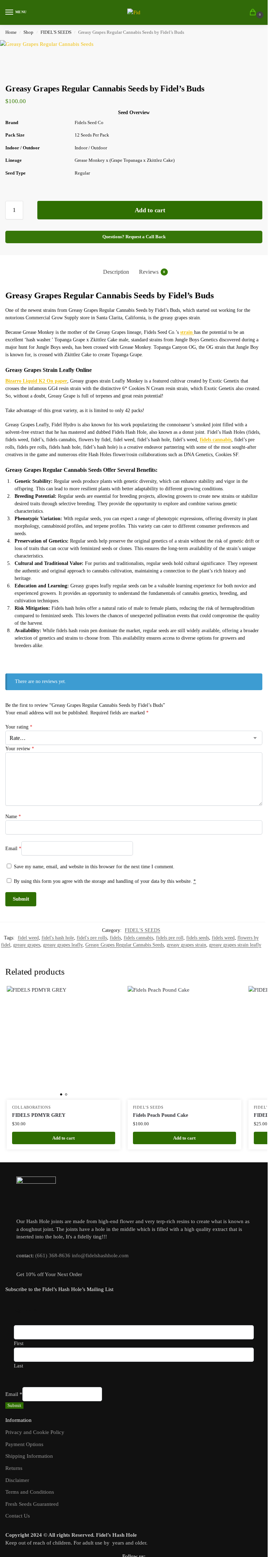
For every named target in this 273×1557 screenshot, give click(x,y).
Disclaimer (17, 1480)
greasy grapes (26, 945)
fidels (115, 937)
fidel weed (28, 937)
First (18, 1343)
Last (18, 1366)
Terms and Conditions (29, 1492)
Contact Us (17, 1516)
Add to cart (150, 210)
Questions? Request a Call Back (134, 236)
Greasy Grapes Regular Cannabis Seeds (124, 945)
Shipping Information (29, 1456)
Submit (14, 1405)
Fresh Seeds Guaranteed (32, 1504)
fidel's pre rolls (92, 937)
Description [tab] (116, 272)
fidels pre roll (169, 937)
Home (11, 32)
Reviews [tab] (152, 272)
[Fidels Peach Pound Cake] (184, 1043)
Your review (19, 748)
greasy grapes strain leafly (235, 945)
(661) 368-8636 (52, 1255)
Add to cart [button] (63, 1138)
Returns (13, 1468)
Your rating (18, 727)
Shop (28, 32)
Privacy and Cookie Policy (34, 1432)
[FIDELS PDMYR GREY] (64, 1043)
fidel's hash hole (58, 937)
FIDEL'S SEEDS (56, 32)
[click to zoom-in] (46, 53)
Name (13, 816)
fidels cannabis (138, 937)
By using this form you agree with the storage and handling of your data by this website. (105, 881)
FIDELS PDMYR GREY (38, 1115)
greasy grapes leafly (62, 945)
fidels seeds (197, 937)
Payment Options (24, 1444)
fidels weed (223, 937)
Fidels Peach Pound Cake (160, 1115)
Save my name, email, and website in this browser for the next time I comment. (94, 866)
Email (13, 848)
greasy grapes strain (186, 945)
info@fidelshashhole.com (100, 1255)
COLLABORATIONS (31, 1107)
